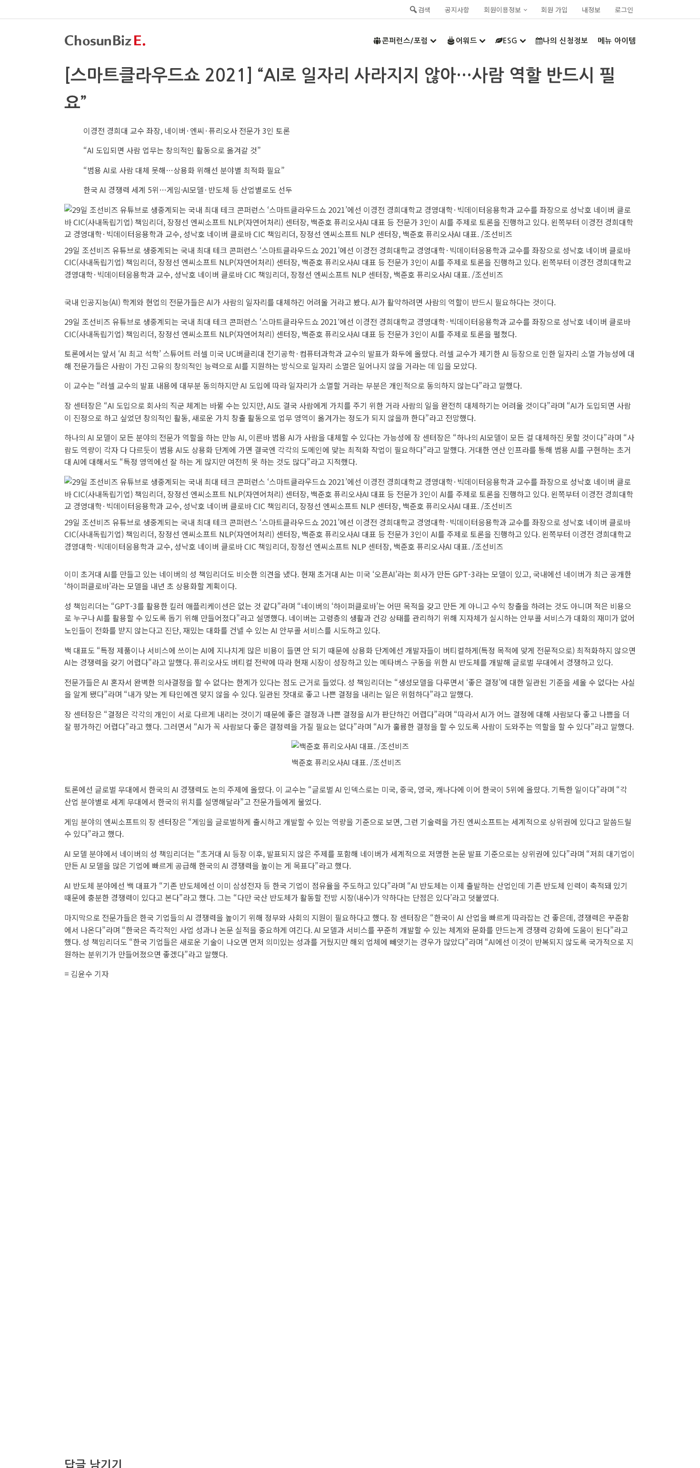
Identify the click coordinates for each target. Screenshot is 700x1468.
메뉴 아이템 (617, 40)
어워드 (466, 40)
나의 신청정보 (565, 40)
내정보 (591, 9)
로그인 (624, 9)
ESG (510, 40)
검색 (424, 9)
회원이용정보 (502, 9)
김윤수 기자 (90, 973)
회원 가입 (554, 9)
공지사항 (457, 9)
